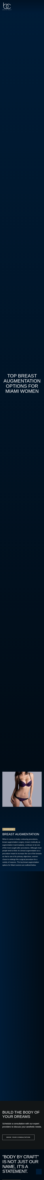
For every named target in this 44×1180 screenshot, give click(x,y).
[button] (40, 6)
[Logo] (7, 6)
